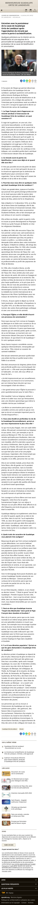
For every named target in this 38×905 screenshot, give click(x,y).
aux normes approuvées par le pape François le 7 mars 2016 (18, 865)
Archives (30, 903)
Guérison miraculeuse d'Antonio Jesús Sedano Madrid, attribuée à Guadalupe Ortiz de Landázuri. (14, 759)
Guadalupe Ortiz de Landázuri (9, 729)
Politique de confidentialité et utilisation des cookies (18, 900)
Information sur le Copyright (10, 903)
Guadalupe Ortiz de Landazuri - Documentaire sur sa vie (14, 747)
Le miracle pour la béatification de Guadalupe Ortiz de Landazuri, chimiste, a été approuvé (19, 753)
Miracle (21, 729)
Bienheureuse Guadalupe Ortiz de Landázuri (19, 4)
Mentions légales (16, 897)
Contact (23, 903)
